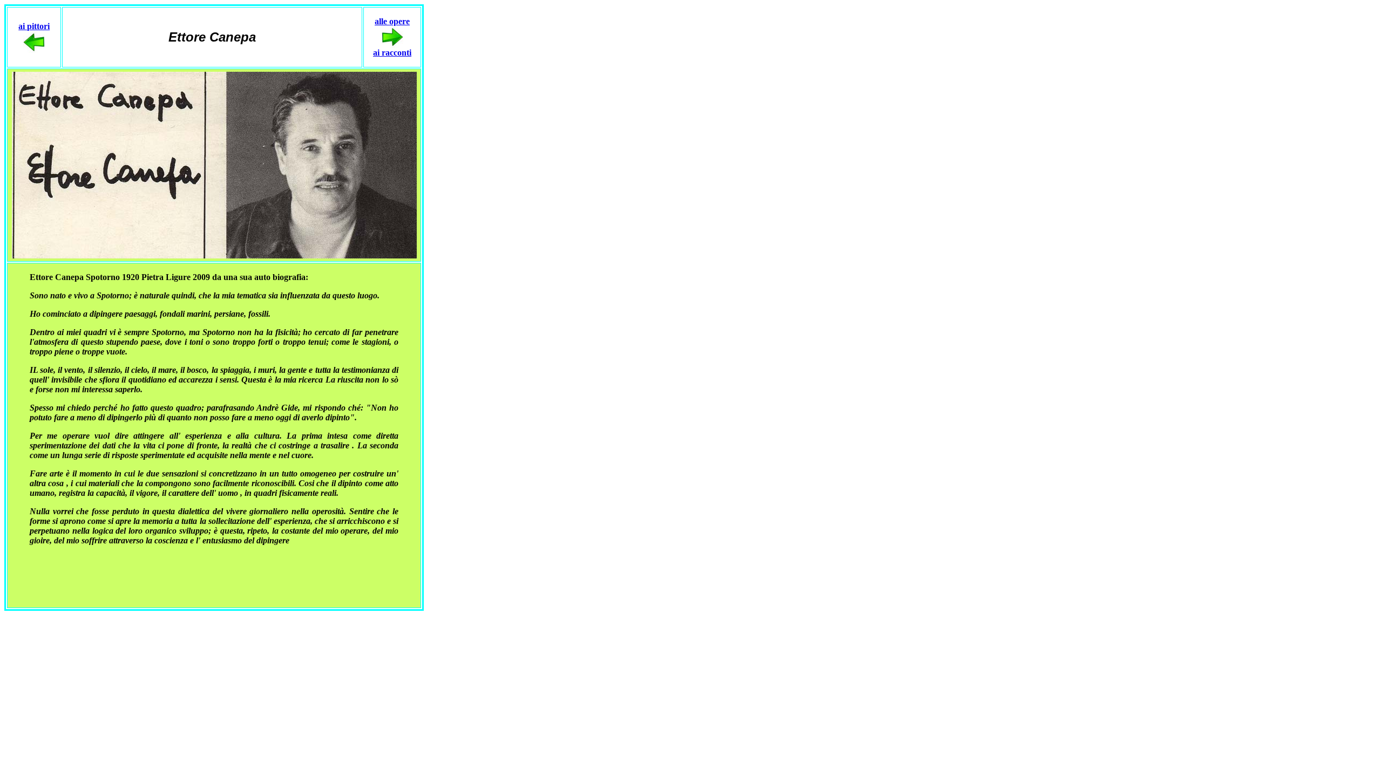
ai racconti (392, 52)
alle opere (392, 21)
